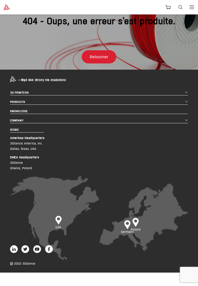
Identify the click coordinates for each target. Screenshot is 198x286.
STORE (14, 130)
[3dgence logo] (18, 7)
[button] (99, 56)
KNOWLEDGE (19, 111)
